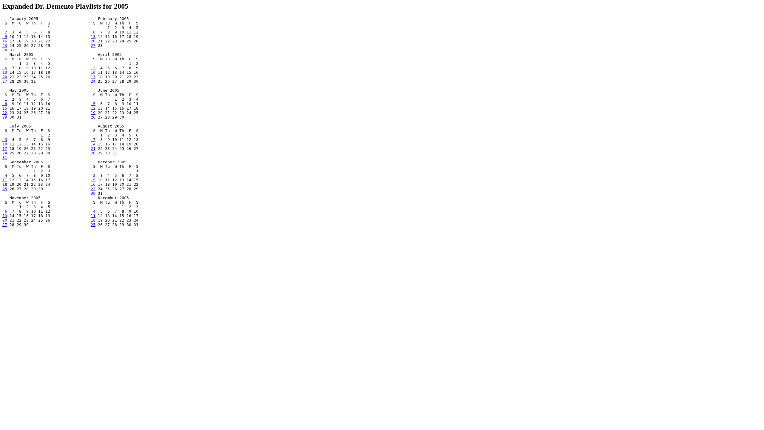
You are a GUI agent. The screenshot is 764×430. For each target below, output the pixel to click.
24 (93, 81)
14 (93, 144)
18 (4, 184)
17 (93, 77)
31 (4, 157)
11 (4, 180)
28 (93, 153)
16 (4, 41)
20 (93, 41)
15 (4, 108)
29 (4, 117)
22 (4, 112)
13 (93, 36)
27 (93, 45)
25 (4, 189)
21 (93, 148)
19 (93, 112)
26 (93, 117)
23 (4, 45)
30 (4, 50)
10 (93, 72)
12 (93, 108)
